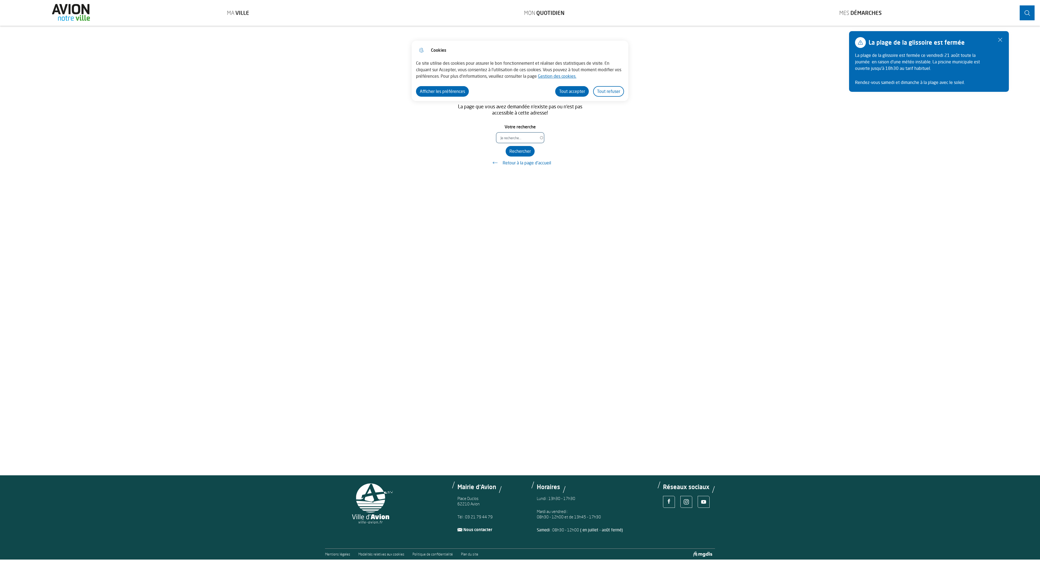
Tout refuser (608, 91)
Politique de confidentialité (432, 554)
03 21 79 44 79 (479, 516)
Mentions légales (337, 554)
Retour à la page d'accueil (527, 162)
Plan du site (469, 554)
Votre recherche (520, 126)
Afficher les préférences (442, 91)
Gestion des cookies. (557, 76)
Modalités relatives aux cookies (381, 554)
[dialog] (520, 71)
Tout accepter (572, 91)
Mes (860, 12)
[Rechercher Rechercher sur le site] (1027, 12)
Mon (544, 12)
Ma (238, 12)
